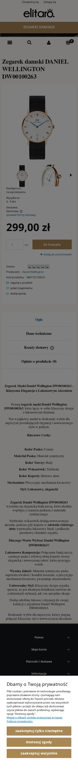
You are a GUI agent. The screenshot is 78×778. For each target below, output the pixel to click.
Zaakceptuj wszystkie (39, 753)
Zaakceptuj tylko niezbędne (39, 731)
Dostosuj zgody (39, 742)
